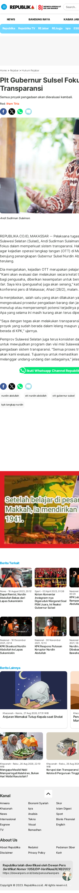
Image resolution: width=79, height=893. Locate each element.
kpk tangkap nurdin (12, 404)
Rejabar (14, 70)
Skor (59, 803)
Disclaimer (6, 852)
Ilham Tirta (12, 103)
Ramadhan (34, 829)
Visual (32, 824)
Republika (8, 28)
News (3, 813)
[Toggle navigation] (4, 7)
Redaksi (33, 847)
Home (3, 70)
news (11, 19)
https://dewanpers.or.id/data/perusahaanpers (31, 873)
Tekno (32, 819)
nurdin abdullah (10, 395)
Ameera (5, 803)
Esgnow (5, 824)
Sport (59, 813)
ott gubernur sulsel (63, 395)
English (60, 824)
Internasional (8, 819)
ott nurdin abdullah (36, 395)
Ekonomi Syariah (38, 803)
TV (2, 829)
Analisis (33, 813)
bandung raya (39, 19)
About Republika (10, 847)
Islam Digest (63, 808)
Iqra (30, 808)
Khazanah (6, 808)
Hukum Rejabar (30, 70)
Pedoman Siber (65, 847)
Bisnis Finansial (65, 819)
